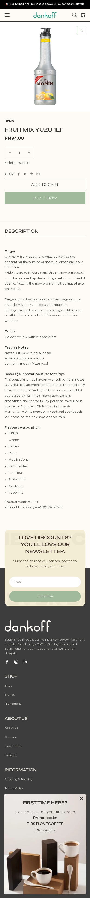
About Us (11, 727)
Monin (9, 121)
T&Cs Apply (45, 830)
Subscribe (45, 596)
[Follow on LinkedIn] (25, 662)
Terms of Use (14, 788)
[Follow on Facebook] (7, 662)
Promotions (13, 703)
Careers (10, 737)
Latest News (13, 746)
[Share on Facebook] (19, 174)
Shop (8, 685)
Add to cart (45, 184)
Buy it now (45, 198)
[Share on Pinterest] (31, 174)
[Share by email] (38, 174)
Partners (11, 755)
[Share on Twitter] (25, 174)
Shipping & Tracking (19, 779)
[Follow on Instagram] (16, 662)
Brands (10, 694)
